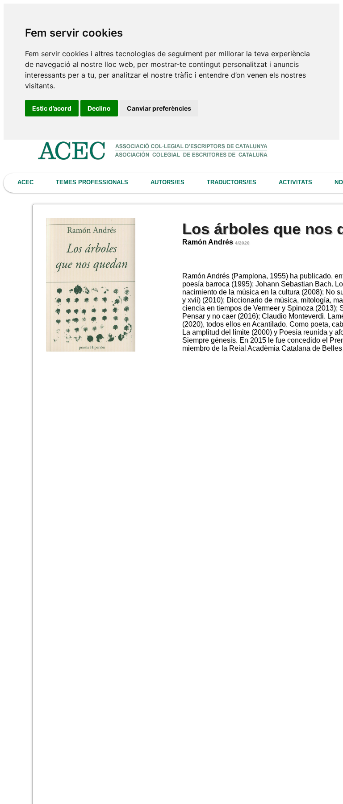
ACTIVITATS (295, 182)
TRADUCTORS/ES (231, 182)
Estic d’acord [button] (51, 108)
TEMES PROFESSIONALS (92, 182)
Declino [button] (99, 108)
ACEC (25, 182)
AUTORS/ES (167, 182)
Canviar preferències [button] (159, 108)
